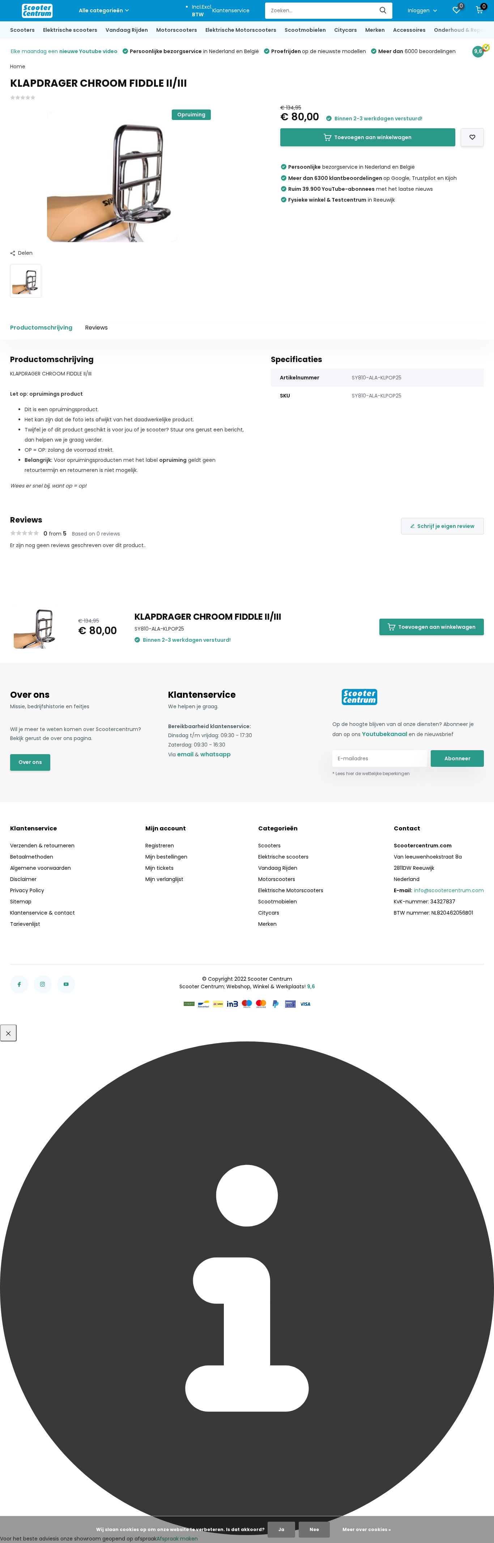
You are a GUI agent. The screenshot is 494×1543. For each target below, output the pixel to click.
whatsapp (215, 754)
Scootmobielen (305, 30)
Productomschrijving (41, 327)
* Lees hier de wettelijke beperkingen (371, 773)
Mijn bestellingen (166, 856)
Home (17, 66)
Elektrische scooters (70, 30)
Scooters (22, 30)
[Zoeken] (383, 11)
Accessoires (409, 30)
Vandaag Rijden (127, 30)
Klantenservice (231, 10)
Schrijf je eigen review (445, 526)
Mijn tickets (159, 868)
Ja (281, 1529)
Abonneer (457, 758)
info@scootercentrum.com (449, 890)
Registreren (159, 845)
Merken (375, 30)
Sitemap (20, 901)
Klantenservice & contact (42, 912)
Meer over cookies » (366, 1529)
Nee (314, 1529)
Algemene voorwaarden (40, 868)
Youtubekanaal (384, 734)
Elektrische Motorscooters (240, 30)
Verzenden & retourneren (42, 845)
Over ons (30, 762)
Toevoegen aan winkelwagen (373, 137)
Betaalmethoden (31, 856)
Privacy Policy (27, 890)
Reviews (96, 327)
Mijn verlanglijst (164, 879)
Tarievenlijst (25, 924)
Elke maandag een (64, 51)
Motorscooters (176, 30)
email (185, 754)
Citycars (345, 30)
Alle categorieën (101, 10)
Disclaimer (23, 879)
